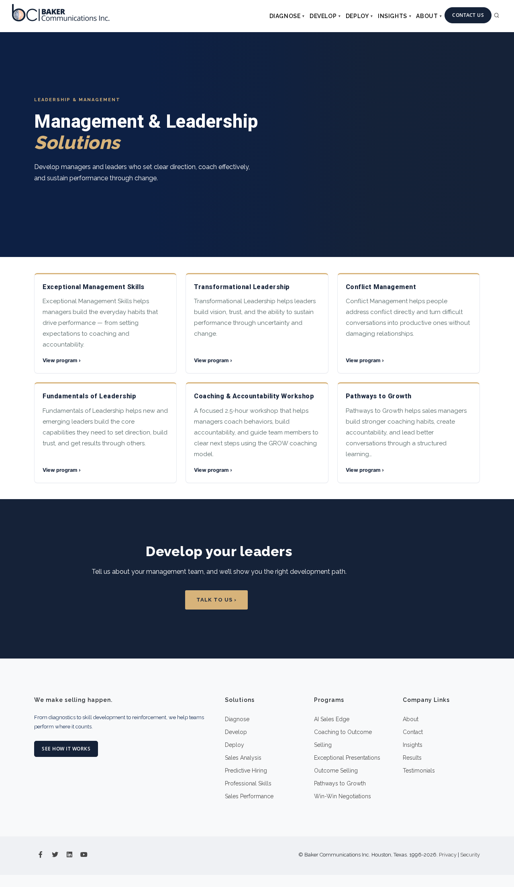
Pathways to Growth (340, 783)
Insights (392, 16)
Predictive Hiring (246, 770)
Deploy (357, 16)
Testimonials (419, 770)
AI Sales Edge (331, 719)
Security (470, 855)
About (427, 16)
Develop (323, 16)
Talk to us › (216, 600)
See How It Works (66, 748)
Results (412, 757)
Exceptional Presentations (347, 757)
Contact (413, 732)
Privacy (448, 855)
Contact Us (468, 15)
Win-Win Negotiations (342, 796)
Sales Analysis (243, 757)
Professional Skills (248, 783)
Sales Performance (249, 796)
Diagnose (285, 16)
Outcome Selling (336, 770)
